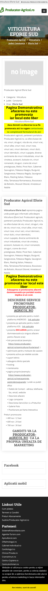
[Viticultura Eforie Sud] (24, 73)
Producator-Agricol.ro (24, 309)
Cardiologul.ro (8, 549)
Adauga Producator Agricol (35, 2)
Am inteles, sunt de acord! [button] (24, 587)
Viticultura (34, 39)
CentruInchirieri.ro (10, 564)
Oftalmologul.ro (9, 542)
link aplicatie (33, 319)
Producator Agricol (16, 39)
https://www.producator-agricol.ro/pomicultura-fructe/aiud (23, 345)
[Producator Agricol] (17, 9)
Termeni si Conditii (10, 512)
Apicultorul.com (9, 538)
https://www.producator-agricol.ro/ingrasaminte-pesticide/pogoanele (19, 378)
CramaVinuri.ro (9, 556)
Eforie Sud (33, 43)
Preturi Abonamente (11, 516)
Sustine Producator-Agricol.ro (15, 520)
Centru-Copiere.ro (10, 560)
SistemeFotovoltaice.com (13, 530)
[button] (44, 11)
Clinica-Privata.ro (10, 553)
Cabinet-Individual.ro (11, 545)
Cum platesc (7, 509)
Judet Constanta (17, 43)
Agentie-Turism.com (11, 534)
